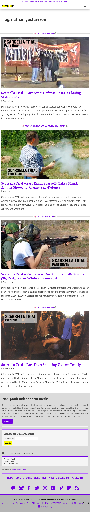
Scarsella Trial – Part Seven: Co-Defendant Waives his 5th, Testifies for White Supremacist (42, 276)
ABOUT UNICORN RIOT (59, 478)
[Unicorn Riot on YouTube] (53, 488)
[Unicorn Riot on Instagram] (45, 488)
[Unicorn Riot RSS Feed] (77, 488)
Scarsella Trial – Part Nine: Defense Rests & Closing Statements (41, 94)
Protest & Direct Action (36, 126)
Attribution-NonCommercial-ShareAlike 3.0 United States (26, 503)
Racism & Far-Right (45, 33)
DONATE (7, 421)
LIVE (44, 478)
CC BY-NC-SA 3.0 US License (68, 503)
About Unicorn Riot (19, 470)
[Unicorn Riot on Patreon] (69, 488)
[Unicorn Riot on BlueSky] (21, 488)
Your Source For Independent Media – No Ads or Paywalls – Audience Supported (45, 1)
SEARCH (79, 478)
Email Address (9, 438)
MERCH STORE (33, 478)
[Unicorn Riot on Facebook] (29, 488)
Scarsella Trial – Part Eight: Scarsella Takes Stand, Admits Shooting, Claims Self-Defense (39, 185)
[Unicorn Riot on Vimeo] (61, 488)
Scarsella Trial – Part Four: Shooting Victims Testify (41, 364)
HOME (10, 478)
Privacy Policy (46, 506)
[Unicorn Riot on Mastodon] (13, 488)
